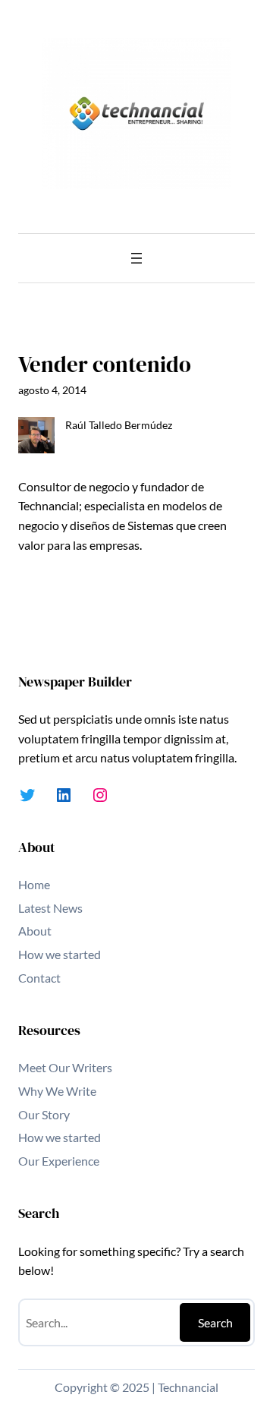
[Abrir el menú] (136, 258)
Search (215, 1322)
